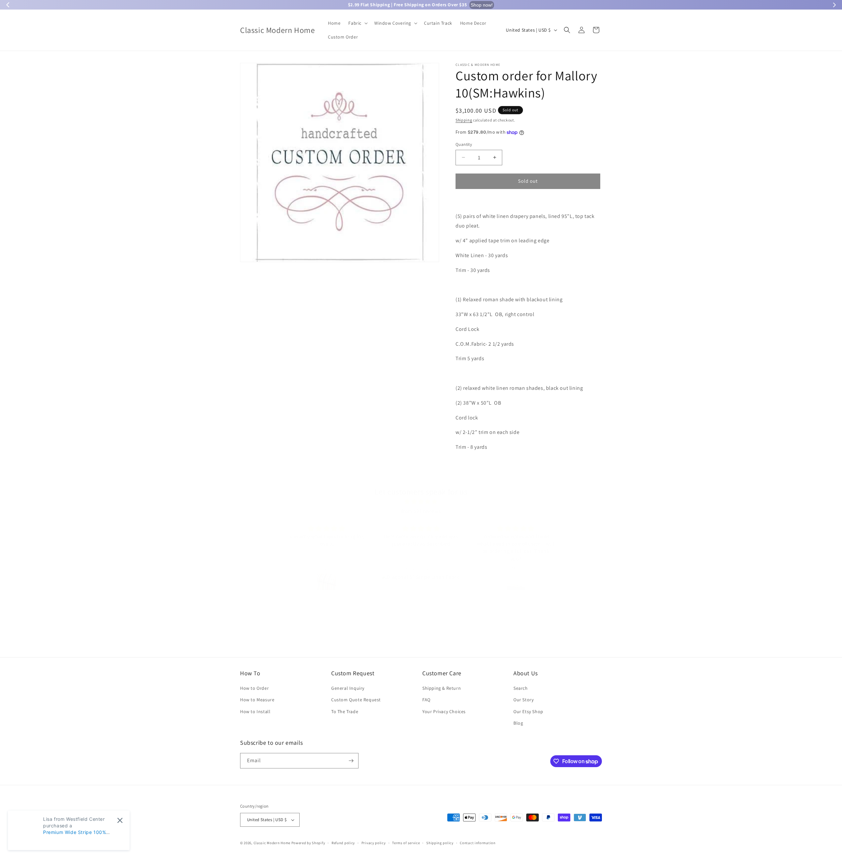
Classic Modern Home (272, 843)
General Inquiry (347, 688)
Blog (518, 723)
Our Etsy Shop (528, 711)
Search (520, 688)
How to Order (254, 688)
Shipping (464, 120)
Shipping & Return (441, 688)
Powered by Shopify (308, 843)
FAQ (426, 700)
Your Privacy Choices (444, 711)
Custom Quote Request (356, 700)
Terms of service (406, 843)
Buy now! (521, 5)
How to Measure (257, 700)
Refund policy (343, 843)
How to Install (255, 711)
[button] (357, 23)
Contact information (477, 843)
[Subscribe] (351, 760)
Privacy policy (373, 843)
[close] (119, 820)
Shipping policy (440, 843)
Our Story (523, 700)
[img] (421, 502)
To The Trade (344, 711)
